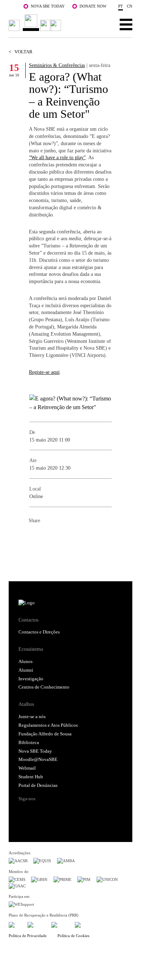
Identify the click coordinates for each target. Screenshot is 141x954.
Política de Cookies (73, 935)
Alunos (25, 661)
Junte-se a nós (32, 716)
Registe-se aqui (44, 372)
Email (78, 536)
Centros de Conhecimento (43, 687)
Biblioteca (28, 742)
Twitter (49, 536)
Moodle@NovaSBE (37, 759)
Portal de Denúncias (37, 785)
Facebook (34, 536)
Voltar (21, 51)
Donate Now (93, 6)
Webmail (27, 768)
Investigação (30, 678)
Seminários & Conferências (57, 65)
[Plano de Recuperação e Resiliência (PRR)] (36, 924)
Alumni (25, 670)
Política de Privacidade (28, 935)
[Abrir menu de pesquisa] (103, 24)
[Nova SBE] (36, 22)
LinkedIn (63, 536)
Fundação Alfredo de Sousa (45, 733)
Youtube (79, 811)
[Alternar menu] (126, 24)
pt (120, 6)
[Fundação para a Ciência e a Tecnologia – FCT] (15, 924)
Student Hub (30, 776)
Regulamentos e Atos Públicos (48, 725)
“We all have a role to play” (57, 157)
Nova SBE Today (48, 6)
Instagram (51, 811)
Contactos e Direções (39, 632)
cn (129, 6)
